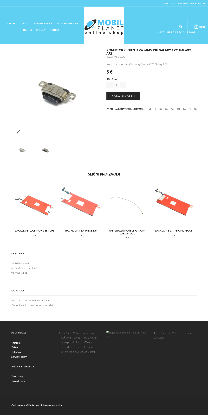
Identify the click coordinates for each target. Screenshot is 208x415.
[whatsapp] (190, 109)
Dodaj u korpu (123, 96)
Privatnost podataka (51, 405)
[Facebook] (155, 109)
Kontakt (55, 30)
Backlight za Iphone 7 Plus (174, 230)
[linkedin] (184, 109)
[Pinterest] (166, 109)
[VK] (161, 109)
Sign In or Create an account (192, 3)
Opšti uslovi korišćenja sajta (25, 405)
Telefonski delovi (67, 23)
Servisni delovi (19, 356)
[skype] (195, 109)
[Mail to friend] (179, 109)
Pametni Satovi (43, 23)
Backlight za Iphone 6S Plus (34, 230)
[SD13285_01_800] (22, 149)
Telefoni (10, 23)
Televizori (16, 351)
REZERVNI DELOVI (116, 56)
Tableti (24, 23)
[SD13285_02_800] (45, 149)
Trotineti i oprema (34, 30)
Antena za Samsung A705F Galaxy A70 (127, 232)
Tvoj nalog (17, 376)
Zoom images (18, 132)
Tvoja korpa (18, 380)
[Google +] (172, 109)
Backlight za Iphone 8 (81, 230)
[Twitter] (150, 109)
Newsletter (169, 3)
